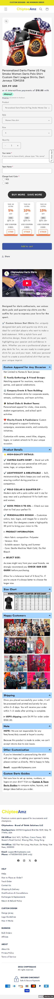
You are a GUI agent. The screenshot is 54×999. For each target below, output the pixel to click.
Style (4, 115)
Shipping (5, 98)
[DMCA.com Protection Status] (46, 997)
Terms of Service (9, 956)
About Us (5, 949)
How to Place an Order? (12, 877)
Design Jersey (7, 913)
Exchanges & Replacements (13, 897)
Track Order (7, 881)
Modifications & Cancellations (15, 893)
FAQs (4, 873)
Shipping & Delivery (10, 889)
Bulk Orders (7, 933)
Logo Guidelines (9, 917)
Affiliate (5, 937)
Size (4, 127)
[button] (6, 9)
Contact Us (6, 885)
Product (5, 102)
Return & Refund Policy (12, 901)
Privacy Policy (8, 953)
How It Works (7, 920)
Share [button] (7, 256)
